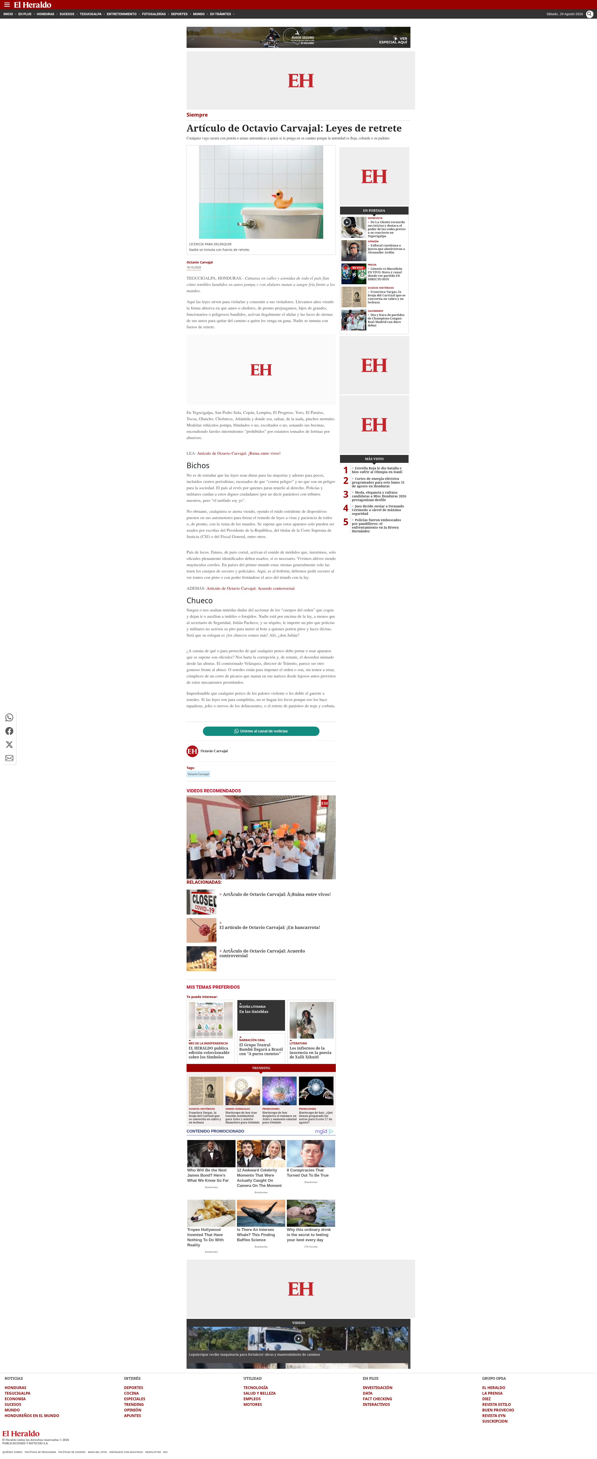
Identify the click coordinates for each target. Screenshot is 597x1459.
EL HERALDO (493, 1387)
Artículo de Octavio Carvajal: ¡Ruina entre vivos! (239, 453)
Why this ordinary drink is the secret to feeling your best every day (309, 1234)
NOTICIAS (14, 1378)
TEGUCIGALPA (17, 1393)
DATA (367, 1393)
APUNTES (132, 1415)
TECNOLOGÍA (255, 1387)
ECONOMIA (15, 1398)
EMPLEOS (252, 1398)
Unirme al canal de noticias (264, 731)
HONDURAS (15, 1387)
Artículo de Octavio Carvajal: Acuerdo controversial (251, 588)
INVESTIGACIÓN (377, 1387)
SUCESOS (13, 1404)
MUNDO (12, 1410)
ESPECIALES (134, 1398)
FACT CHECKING (377, 1398)
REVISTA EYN (494, 1415)
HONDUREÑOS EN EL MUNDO (32, 1415)
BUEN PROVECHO (498, 1410)
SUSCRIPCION (495, 1421)
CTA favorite (311, 1246)
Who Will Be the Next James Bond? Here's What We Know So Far (208, 1175)
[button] (9, 717)
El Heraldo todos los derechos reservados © (35, 1440)
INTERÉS (132, 1378)
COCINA (131, 1393)
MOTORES (252, 1404)
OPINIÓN (132, 1410)
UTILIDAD (252, 1378)
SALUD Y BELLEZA (259, 1393)
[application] (261, 837)
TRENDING (134, 1404)
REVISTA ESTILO (496, 1404)
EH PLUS (370, 1378)
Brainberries (211, 1187)
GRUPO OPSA (494, 1378)
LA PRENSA (492, 1393)
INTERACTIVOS (376, 1404)
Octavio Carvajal (198, 774)
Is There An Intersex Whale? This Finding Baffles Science (256, 1234)
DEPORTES (133, 1387)
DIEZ (486, 1398)
